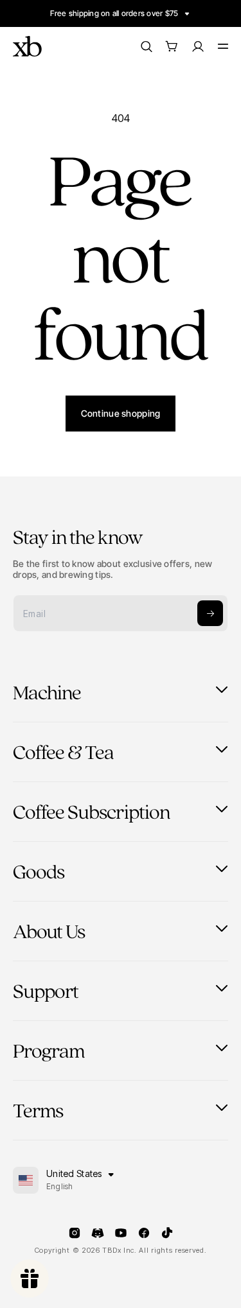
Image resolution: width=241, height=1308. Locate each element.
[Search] (146, 46)
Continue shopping (121, 413)
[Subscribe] (210, 613)
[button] (171, 46)
